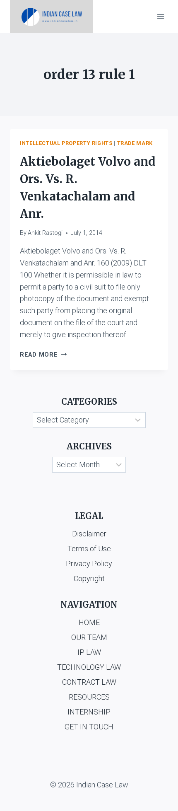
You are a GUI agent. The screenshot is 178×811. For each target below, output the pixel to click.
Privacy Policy (89, 563)
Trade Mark (135, 143)
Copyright (89, 578)
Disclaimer (89, 533)
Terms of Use (89, 548)
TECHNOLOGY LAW (89, 667)
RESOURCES (89, 697)
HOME (89, 622)
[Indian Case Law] (51, 16)
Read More (43, 354)
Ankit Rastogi (45, 233)
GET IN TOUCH (89, 726)
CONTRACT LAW (89, 682)
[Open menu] (160, 16)
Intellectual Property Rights (66, 143)
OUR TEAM (89, 637)
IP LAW (89, 652)
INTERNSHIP (89, 711)
